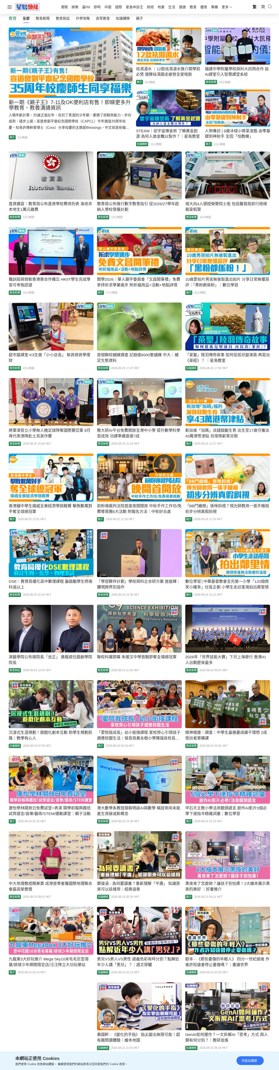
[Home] (27, 7)
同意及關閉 (249, 1060)
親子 (139, 18)
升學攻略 (83, 18)
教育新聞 (43, 18)
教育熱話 (63, 18)
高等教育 (103, 18)
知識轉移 (123, 18)
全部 (26, 18)
